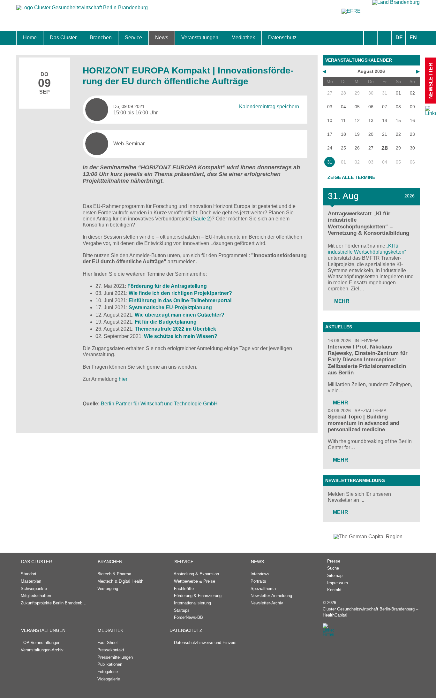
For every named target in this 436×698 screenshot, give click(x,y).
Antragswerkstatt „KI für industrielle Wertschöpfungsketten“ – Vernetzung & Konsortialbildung (368, 223)
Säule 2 (201, 218)
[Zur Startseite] (82, 10)
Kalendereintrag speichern (269, 106)
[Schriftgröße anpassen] (384, 38)
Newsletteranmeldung (355, 480)
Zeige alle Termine (351, 177)
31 (329, 162)
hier (123, 379)
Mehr (341, 301)
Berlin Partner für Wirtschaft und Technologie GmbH (159, 403)
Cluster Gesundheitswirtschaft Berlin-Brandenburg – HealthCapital (370, 612)
